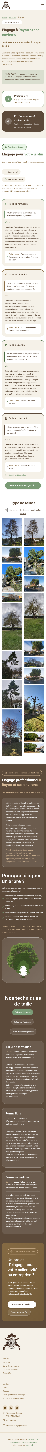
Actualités (7, 1373)
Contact (6, 1384)
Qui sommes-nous (10, 1369)
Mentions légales (30, 1442)
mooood (29, 1445)
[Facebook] (5, 1407)
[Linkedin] (17, 1407)
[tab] (22, 1012)
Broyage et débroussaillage (14, 1395)
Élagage (6, 1391)
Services (12, 17)
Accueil (6, 1359)
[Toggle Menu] (43, 5)
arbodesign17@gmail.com (16, 1425)
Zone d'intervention (11, 1366)
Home (4, 17)
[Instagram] (11, 1407)
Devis (5, 1387)
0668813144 (11, 1421)
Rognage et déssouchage (13, 1398)
